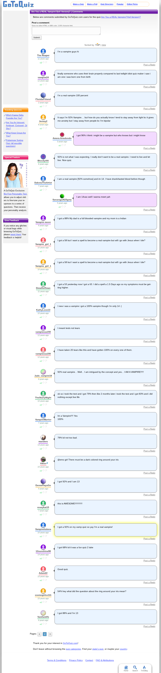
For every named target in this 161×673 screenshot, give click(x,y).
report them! (15, 234)
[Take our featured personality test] (15, 175)
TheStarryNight (43, 397)
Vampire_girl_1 (43, 244)
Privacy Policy (76, 660)
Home (126, 671)
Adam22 (43, 573)
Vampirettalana (43, 529)
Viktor (43, 463)
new (104, 45)
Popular (120, 4)
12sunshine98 (43, 551)
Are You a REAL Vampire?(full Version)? (121, 17)
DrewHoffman (43, 288)
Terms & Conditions (56, 660)
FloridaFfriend (43, 99)
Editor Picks (132, 4)
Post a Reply (149, 65)
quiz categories (73, 649)
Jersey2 (43, 121)
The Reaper (43, 55)
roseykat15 (43, 507)
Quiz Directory (106, 4)
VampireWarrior (43, 419)
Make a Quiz (78, 4)
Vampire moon (43, 222)
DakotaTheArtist (43, 182)
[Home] (18, 4)
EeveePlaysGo (43, 485)
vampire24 (43, 77)
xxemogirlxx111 (43, 595)
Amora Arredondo (62, 138)
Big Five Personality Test (15, 194)
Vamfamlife (43, 617)
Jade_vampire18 (43, 375)
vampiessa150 (43, 332)
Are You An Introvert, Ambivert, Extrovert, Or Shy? (16, 125)
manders (43, 441)
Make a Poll (92, 4)
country (123, 649)
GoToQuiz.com (70, 643)
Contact (89, 660)
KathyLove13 (43, 310)
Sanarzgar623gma (62, 199)
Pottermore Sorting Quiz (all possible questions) (14, 143)
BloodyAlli (43, 160)
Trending (144, 671)
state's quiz (97, 649)
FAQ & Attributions (105, 660)
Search (135, 671)
